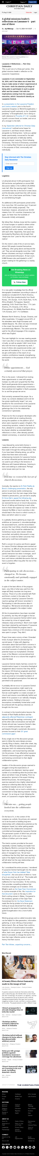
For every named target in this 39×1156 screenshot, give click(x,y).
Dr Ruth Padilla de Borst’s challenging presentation (18, 487)
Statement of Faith (6, 1124)
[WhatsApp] (22, 1147)
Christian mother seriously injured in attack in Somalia (10, 1023)
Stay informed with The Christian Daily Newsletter (18, 158)
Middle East (5, 1044)
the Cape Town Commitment (25, 889)
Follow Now (21, 282)
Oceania (17, 1099)
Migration (17, 1111)
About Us (4, 1121)
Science (8, 1015)
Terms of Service (30, 1128)
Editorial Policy (32, 1125)
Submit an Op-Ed (6, 1137)
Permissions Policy (31, 1122)
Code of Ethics (19, 1121)
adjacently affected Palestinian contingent (17, 717)
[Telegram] (26, 1147)
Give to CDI (5, 1141)
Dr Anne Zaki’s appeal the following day (17, 498)
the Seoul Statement (24, 901)
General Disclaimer (18, 1130)
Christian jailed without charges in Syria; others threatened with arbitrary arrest (12, 1038)
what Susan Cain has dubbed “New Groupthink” (16, 873)
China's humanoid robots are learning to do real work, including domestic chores (12, 1069)
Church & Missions (4, 1105)
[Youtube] (14, 1147)
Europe (4, 1059)
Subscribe (29, 12)
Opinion (30, 1115)
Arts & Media (32, 1108)
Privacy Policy (19, 1127)
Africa (3, 1028)
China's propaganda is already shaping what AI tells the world (12, 1010)
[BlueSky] (30, 1147)
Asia (3, 1015)
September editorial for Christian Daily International (18, 126)
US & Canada (32, 1094)
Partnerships (5, 1129)
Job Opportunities (19, 1137)
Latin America (6, 987)
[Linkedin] (11, 1147)
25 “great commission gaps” (15, 732)
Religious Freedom (12, 1028)
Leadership (5, 1127)
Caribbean (18, 1094)
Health (9, 1059)
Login (35, 12)
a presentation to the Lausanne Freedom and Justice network (18, 105)
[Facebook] (3, 1147)
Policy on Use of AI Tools (19, 1124)
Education (18, 1108)
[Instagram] (18, 1147)
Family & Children (27, 987)
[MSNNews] (33, 1147)
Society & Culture (15, 987)
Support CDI (32, 2)
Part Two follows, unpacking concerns (16, 944)
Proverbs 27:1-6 (22, 116)
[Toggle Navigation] (3, 2)
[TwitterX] (7, 1147)
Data (29, 1113)
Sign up (9, 168)
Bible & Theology (30, 1105)
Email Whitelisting (31, 1137)
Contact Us (31, 1141)
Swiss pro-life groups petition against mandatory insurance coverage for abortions (11, 1054)
